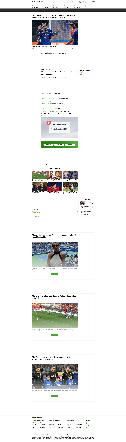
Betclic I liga (45, 164)
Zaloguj (93, 1)
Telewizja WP (47, 434)
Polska (42, 164)
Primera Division (51, 425)
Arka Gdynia (43, 106)
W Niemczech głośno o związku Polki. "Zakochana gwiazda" (89, 203)
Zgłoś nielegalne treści (38, 216)
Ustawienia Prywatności (57, 433)
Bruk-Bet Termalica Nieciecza (46, 98)
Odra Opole (48, 106)
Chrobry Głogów (49, 101)
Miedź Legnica (49, 95)
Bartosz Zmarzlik (79, 424)
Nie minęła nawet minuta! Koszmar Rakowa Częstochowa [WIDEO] (38, 180)
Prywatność (50, 433)
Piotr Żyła (68, 427)
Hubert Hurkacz (78, 427)
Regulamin (67, 433)
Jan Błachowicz (78, 425)
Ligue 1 (50, 427)
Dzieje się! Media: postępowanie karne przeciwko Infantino (39, 192)
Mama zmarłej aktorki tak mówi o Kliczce (86, 212)
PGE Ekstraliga (60, 427)
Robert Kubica (69, 424)
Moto (80, 9)
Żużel (51, 9)
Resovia (54, 98)
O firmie (42, 433)
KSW (33, 429)
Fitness (33, 427)
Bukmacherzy (56, 9)
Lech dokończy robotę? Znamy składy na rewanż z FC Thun (70, 180)
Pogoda (33, 434)
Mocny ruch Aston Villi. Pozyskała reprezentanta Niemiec (53, 180)
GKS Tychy (43, 101)
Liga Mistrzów (60, 422)
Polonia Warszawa (44, 93)
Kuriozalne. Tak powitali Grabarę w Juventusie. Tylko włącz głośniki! (86, 209)
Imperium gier (66, 434)
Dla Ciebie (34, 9)
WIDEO (66, 9)
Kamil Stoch (78, 422)
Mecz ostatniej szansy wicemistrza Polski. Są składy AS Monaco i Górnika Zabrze (70, 192)
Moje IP (54, 434)
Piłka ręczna (70, 9)
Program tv (42, 434)
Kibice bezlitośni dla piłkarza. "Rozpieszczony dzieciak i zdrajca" (53, 192)
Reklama (63, 433)
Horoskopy (37, 434)
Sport (62, 434)
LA (82, 9)
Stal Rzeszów (43, 103)
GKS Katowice (43, 111)
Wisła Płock (51, 93)
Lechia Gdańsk (43, 77)
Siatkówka (47, 9)
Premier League (51, 424)
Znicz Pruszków (50, 108)
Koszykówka (76, 9)
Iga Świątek (69, 425)
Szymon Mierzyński (38, 47)
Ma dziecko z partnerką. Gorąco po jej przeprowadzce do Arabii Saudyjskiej (87, 207)
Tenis (43, 9)
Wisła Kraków (43, 95)
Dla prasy (46, 433)
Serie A (59, 425)
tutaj (51, 439)
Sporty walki (61, 9)
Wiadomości (58, 434)
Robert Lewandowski (70, 422)
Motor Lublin (49, 103)
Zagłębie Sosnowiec (51, 77)
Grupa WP (38, 433)
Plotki (51, 434)
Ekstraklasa (51, 422)
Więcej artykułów (86, 214)
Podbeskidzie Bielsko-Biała (52, 111)
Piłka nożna (39, 9)
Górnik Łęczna (43, 108)
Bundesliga (59, 424)
